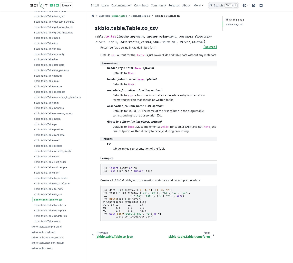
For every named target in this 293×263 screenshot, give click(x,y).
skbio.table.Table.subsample (50, 167)
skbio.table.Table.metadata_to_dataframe (57, 97)
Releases (174, 5)
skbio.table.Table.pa (45, 124)
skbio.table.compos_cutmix (47, 237)
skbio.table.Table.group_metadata (53, 32)
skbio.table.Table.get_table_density (54, 21)
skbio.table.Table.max (46, 81)
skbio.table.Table (140, 15)
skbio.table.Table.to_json (48, 194)
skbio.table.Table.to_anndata (50, 178)
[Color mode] (245, 5)
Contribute (141, 5)
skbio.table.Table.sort (46, 156)
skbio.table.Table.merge (48, 86)
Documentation (121, 5)
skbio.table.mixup (42, 248)
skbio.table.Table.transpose (50, 210)
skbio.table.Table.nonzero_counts (53, 113)
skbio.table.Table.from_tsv (49, 16)
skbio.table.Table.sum (46, 172)
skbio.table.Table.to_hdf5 (48, 189)
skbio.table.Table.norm (47, 118)
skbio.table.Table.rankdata (49, 135)
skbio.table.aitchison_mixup (48, 242)
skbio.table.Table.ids (46, 43)
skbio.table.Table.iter (46, 59)
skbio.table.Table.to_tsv (48, 199)
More (197, 5)
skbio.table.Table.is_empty (49, 54)
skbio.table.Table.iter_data (49, 65)
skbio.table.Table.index (47, 48)
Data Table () (113, 15)
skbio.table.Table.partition (49, 129)
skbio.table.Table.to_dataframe (52, 183)
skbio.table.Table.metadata (49, 91)
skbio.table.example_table (47, 226)
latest (65, 5)
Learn (105, 5)
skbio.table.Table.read (47, 140)
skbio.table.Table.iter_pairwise (51, 70)
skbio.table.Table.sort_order (50, 162)
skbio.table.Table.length (48, 75)
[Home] (92, 16)
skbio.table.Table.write (47, 221)
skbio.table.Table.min (46, 102)
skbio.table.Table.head (47, 38)
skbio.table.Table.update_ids (50, 215)
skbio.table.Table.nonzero (49, 108)
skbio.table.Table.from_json (50, 11)
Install (95, 5)
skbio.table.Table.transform (50, 205)
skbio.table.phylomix (44, 232)
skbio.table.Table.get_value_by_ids (53, 27)
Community (158, 5)
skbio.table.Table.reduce (48, 145)
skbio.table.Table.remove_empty (52, 151)
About (186, 5)
